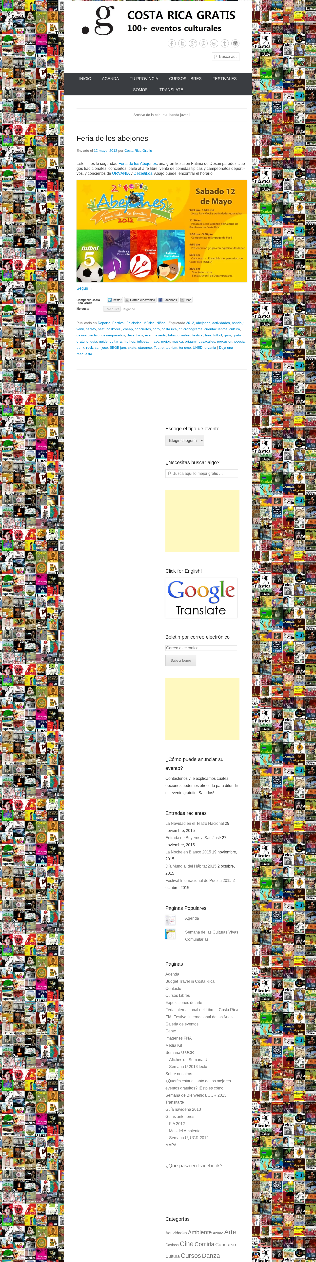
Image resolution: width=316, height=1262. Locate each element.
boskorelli (113, 329)
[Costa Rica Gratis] (158, 20)
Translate (171, 90)
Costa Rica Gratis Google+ (193, 43)
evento (161, 335)
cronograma (192, 329)
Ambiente (200, 1232)
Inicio (85, 79)
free (208, 335)
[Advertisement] (202, 521)
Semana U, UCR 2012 (189, 1138)
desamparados (113, 335)
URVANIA (121, 173)
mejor (165, 341)
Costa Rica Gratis (138, 150)
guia (93, 341)
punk (80, 347)
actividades (221, 323)
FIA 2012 (177, 1124)
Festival (118, 323)
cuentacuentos (215, 329)
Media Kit (173, 1045)
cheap (128, 329)
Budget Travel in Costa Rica (190, 981)
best (101, 329)
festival (197, 335)
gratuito (82, 341)
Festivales (225, 79)
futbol (217, 335)
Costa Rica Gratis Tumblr (225, 43)
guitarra (116, 341)
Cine (187, 1244)
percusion (224, 341)
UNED (197, 347)
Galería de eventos (181, 1024)
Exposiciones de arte (183, 1003)
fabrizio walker (179, 335)
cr (180, 329)
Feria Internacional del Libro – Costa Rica (201, 1010)
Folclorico (133, 323)
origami (191, 341)
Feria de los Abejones (137, 163)
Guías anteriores (179, 1116)
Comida (204, 1244)
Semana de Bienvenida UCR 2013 (195, 1095)
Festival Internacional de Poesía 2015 (198, 880)
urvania (210, 347)
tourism (171, 347)
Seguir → (85, 288)
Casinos (172, 1245)
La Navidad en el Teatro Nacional (194, 823)
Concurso (225, 1244)
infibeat (143, 341)
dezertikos (135, 335)
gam (227, 335)
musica (177, 341)
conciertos (143, 329)
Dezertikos (143, 173)
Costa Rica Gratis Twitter (182, 43)
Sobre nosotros (178, 1074)
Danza (211, 1255)
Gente (170, 1031)
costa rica (169, 329)
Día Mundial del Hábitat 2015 (191, 866)
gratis (237, 335)
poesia (239, 341)
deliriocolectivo (88, 335)
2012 (190, 323)
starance (145, 347)
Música (149, 323)
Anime (218, 1233)
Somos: (141, 90)
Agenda (110, 79)
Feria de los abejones (112, 138)
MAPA (171, 1145)
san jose (101, 347)
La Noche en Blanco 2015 (188, 852)
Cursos (191, 1255)
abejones (203, 323)
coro (156, 329)
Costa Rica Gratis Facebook (172, 43)
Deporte (104, 323)
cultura (234, 329)
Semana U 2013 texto (188, 1067)
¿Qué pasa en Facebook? (193, 1165)
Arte (230, 1232)
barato (91, 329)
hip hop (129, 341)
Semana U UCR (179, 1052)
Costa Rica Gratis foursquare (214, 43)
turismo (185, 347)
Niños (161, 323)
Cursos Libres (185, 79)
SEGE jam (118, 347)
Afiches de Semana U (188, 1060)
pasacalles (206, 341)
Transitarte (174, 1102)
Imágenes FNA (178, 1038)
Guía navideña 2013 (183, 1109)
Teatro (159, 347)
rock (89, 347)
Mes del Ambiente (184, 1131)
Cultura (172, 1256)
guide (103, 341)
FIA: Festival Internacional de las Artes (199, 1017)
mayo (155, 341)
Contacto (173, 988)
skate (132, 347)
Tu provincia (144, 79)
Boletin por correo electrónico (197, 637)
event (149, 335)
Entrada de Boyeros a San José (193, 838)
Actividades (176, 1233)
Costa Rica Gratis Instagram (235, 43)
